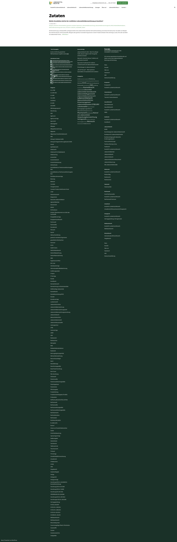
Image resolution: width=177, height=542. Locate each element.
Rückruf (52, 425)
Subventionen (53, 441)
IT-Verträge (53, 276)
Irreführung (95, 85)
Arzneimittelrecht (54, 160)
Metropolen (53, 343)
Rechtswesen (53, 418)
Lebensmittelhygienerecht (86, 94)
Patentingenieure (54, 384)
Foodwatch (107, 146)
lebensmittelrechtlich (55, 317)
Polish (51, 73)
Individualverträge (54, 266)
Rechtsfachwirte (54, 412)
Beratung (52, 179)
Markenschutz (53, 340)
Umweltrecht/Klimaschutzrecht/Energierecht (115, 209)
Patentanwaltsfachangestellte (57, 381)
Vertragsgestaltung (55, 502)
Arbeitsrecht (53, 149)
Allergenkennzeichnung (56, 129)
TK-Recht (52, 451)
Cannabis (52, 184)
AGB (68, 54)
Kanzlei (52, 278)
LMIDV (51, 333)
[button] (119, 7)
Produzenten (53, 397)
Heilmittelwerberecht (55, 250)
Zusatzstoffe (78, 27)
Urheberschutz (54, 461)
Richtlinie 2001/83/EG (55, 420)
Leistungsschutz (54, 325)
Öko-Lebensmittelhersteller (111, 164)
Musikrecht (53, 351)
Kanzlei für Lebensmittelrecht (57, 7)
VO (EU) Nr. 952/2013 (55, 512)
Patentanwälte (54, 379)
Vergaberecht (53, 469)
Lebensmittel (87, 90)
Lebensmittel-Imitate (55, 304)
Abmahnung (53, 111)
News (105, 65)
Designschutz (53, 197)
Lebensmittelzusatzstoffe (56, 322)
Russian (51, 83)
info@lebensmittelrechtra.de (99, 3)
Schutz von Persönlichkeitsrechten (58, 428)
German (68, 60)
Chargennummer (54, 186)
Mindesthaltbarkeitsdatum (119, 25)
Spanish (51, 65)
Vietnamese (52, 77)
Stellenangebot (54, 438)
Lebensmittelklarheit (109, 152)
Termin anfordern (122, 3)
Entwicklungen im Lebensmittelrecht (86, 67)
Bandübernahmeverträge (56, 176)
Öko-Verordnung (54, 374)
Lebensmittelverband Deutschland (112, 159)
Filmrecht (52, 230)
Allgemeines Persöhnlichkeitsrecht (58, 134)
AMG (51, 136)
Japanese (52, 76)
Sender (52, 430)
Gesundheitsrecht (108, 104)
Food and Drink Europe (109, 141)
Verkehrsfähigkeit (54, 472)
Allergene (51, 25)
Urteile (52, 464)
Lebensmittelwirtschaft (56, 320)
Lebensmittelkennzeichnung (86, 7)
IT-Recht (52, 273)
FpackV (52, 232)
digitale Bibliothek (54, 202)
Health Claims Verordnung (91, 83)
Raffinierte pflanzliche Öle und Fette (59, 400)
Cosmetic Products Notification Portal (59, 189)
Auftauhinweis (53, 165)
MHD (112, 25)
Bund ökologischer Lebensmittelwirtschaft (114, 132)
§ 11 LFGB (52, 90)
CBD (88, 78)
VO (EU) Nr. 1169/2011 (70, 27)
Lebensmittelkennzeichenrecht (86, 96)
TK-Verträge (53, 454)
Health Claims (53, 248)
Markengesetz (92, 106)
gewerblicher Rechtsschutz (56, 240)
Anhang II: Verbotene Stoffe (57, 139)
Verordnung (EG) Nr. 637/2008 (57, 486)
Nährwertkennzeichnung (54, 27)
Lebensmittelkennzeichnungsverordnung (60, 312)
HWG (51, 258)
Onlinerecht (53, 376)
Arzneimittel (53, 157)
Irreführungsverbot (55, 271)
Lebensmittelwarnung (109, 162)
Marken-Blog (107, 174)
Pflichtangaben (54, 389)
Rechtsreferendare (54, 415)
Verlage (52, 474)
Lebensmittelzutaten (84, 104)
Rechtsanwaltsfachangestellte (57, 410)
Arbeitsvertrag (53, 154)
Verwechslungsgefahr (80, 121)
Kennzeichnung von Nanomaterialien (59, 286)
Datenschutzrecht (54, 194)
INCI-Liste (52, 263)
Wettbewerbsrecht (54, 517)
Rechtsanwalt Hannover (110, 199)
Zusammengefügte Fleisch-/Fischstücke (60, 525)
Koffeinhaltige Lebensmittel (57, 289)
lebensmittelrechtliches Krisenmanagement (85, 101)
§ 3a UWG (52, 98)
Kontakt (106, 67)
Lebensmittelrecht (54, 315)
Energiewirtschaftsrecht (56, 219)
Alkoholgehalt (53, 123)
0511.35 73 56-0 (112, 3)
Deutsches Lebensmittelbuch (60, 25)
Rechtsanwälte (54, 405)
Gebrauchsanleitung (55, 235)
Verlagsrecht (53, 477)
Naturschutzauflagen (55, 358)
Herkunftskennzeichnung (56, 255)
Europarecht (107, 85)
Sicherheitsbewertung (55, 433)
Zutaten (83, 27)
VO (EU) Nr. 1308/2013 (55, 510)
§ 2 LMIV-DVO (53, 93)
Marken (89, 106)
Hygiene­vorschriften (55, 260)
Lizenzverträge (54, 330)
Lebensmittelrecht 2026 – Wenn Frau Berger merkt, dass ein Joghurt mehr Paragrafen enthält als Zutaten (87, 53)
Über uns (106, 70)
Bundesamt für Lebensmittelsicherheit (113, 134)
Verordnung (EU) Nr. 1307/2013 (57, 497)
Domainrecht (53, 204)
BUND (105, 129)
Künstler (52, 297)
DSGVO (52, 207)
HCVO (51, 245)
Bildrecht (52, 181)
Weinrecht (91, 121)
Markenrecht (53, 338)
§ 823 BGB (52, 105)
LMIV (97, 104)
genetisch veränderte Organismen (74, 25)
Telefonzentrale (54, 446)
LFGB (51, 327)
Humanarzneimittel (86, 85)
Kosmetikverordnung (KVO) (57, 294)
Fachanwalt (53, 222)
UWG (51, 466)
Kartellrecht (53, 281)
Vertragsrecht (81, 119)
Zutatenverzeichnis (55, 533)
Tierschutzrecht (54, 448)
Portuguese (52, 71)
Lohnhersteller (82, 106)
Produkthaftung (54, 392)
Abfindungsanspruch (55, 108)
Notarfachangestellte (55, 366)
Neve (2, 540)
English (71, 61)
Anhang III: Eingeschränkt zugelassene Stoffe (61, 141)
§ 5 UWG (52, 103)
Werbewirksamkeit (80, 123)
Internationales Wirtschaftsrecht (112, 236)
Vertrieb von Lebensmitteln (91, 119)
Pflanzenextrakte (89, 110)
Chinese (51, 81)
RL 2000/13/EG (53, 423)
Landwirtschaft (54, 302)
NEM (91, 108)
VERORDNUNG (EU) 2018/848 (57, 494)
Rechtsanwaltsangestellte (56, 407)
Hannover (52, 242)
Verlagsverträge (54, 479)
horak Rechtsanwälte (109, 194)
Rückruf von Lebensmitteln (87, 114)
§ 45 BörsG (52, 100)
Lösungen (97, 7)
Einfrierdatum (53, 210)
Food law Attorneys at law (110, 144)
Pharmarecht (82, 113)
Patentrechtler (107, 187)
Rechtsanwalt (53, 402)
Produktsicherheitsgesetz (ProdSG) (58, 394)
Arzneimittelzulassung (55, 162)
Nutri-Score (62, 27)
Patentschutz (53, 387)
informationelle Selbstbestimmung (58, 268)
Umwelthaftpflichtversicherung (58, 456)
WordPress (14, 540)
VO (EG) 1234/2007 (54, 504)
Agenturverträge (54, 118)
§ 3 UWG (52, 95)
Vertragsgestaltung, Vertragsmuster (113, 219)
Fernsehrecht (53, 227)
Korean (51, 79)
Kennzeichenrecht (54, 284)
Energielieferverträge (55, 217)
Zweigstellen (53, 535)
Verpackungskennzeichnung (87, 117)
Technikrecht (53, 443)
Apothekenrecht (54, 147)
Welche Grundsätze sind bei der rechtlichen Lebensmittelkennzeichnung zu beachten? (76, 21)
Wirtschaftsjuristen (55, 522)
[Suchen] (174, 7)
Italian (51, 68)
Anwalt (52, 144)
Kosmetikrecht (54, 291)
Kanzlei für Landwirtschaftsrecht (112, 87)
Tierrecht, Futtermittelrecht (111, 97)
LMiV (51, 335)
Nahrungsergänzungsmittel (57, 353)
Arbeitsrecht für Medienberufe (57, 152)
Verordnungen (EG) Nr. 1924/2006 (58, 499)
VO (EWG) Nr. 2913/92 (55, 515)
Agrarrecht (53, 121)
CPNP (51, 192)
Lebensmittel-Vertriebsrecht (86, 92)
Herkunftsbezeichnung (55, 253)
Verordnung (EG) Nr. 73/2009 (57, 489)
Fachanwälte (53, 224)
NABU (105, 112)
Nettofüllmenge (54, 363)
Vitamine (85, 121)
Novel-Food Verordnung (56, 369)
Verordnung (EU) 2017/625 (56, 492)
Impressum (107, 72)
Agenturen (53, 116)
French (51, 63)
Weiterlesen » (65, 34)
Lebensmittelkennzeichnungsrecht (102, 25)
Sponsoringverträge (55, 436)
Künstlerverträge (54, 299)
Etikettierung (92, 79)
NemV (51, 361)
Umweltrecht (53, 459)
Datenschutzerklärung (109, 77)
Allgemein (52, 131)
